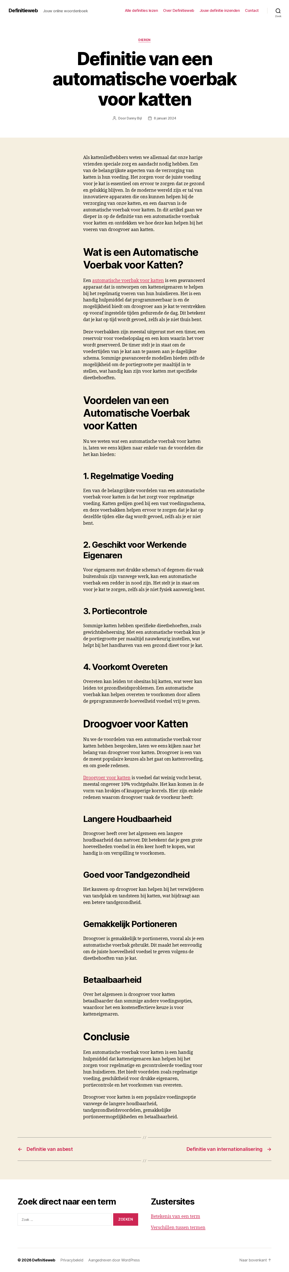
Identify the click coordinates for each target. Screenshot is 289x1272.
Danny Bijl (134, 118)
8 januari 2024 (165, 118)
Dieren (144, 40)
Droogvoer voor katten (107, 778)
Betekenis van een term (175, 1216)
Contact (252, 10)
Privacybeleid (71, 1260)
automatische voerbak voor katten (128, 280)
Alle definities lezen (141, 10)
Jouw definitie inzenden (220, 10)
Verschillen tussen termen (178, 1228)
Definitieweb (23, 10)
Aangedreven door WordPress (114, 1260)
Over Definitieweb (178, 10)
